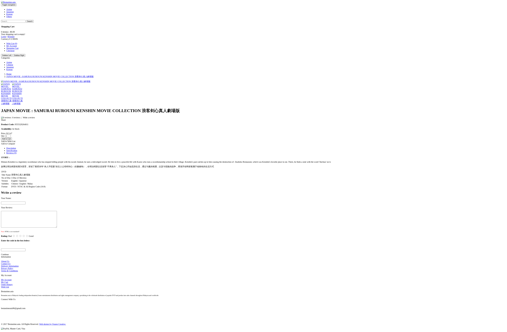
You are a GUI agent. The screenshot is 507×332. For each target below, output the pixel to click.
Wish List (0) (11, 43)
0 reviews (16, 117)
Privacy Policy (7, 268)
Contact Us (5, 264)
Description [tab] (11, 148)
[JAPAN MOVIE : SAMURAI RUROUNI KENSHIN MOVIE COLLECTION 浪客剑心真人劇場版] (45, 81)
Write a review (29, 117)
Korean (9, 69)
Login (3, 37)
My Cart (4, 282)
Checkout (10, 51)
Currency (5, 39)
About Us (5, 261)
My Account (11, 46)
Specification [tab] (11, 150)
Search (29, 21)
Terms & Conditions (9, 271)
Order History (7, 284)
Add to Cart (6, 139)
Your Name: (6, 198)
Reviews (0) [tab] (11, 153)
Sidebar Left (6, 55)
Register (11, 37)
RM (14, 39)
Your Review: (7, 207)
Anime (9, 62)
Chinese (9, 65)
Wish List (5, 287)
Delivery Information (10, 266)
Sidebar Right (19, 55)
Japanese (10, 67)
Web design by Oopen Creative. (52, 324)
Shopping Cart (12, 48)
